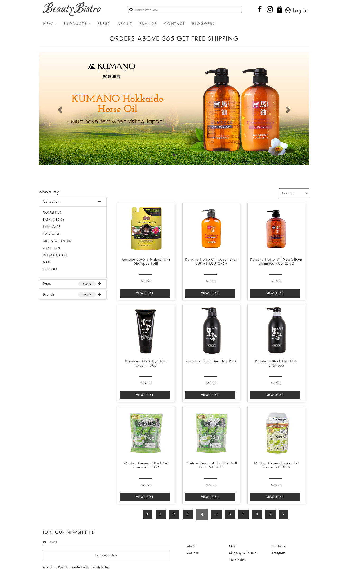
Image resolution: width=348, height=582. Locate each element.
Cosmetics (52, 213)
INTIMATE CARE (55, 255)
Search (87, 283)
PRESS (104, 24)
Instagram (278, 553)
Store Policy (237, 560)
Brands (48, 294)
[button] (59, 108)
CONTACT (174, 24)
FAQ (232, 546)
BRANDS (148, 24)
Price (47, 284)
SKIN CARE (51, 227)
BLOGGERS (203, 24)
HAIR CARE (51, 234)
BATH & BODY (54, 220)
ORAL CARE (52, 248)
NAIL (46, 262)
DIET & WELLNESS (57, 241)
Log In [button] (299, 10)
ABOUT (124, 24)
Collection (51, 201)
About (191, 546)
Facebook (278, 546)
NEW (49, 24)
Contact (192, 553)
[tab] (72, 201)
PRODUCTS (76, 24)
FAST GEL (50, 269)
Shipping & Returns (242, 553)
